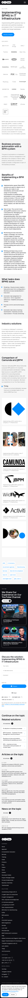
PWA (3, 935)
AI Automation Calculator (8, 851)
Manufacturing (21, 567)
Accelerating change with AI (9, 892)
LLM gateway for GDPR (8, 904)
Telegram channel (6, 971)
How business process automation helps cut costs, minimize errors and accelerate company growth (13, 801)
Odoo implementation (7, 907)
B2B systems (5, 915)
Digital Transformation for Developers (12, 941)
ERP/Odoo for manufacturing (9, 910)
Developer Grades (6, 875)
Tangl (3, 948)
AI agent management (8, 897)
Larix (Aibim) (5, 946)
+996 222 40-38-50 (7, 699)
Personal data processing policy (10, 991)
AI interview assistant (7, 902)
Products (4, 862)
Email (15, 693)
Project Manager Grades (8, 877)
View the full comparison (16, 571)
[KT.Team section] (25, 2)
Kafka (3, 912)
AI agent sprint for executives (10, 894)
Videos (3, 867)
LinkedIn (6, 976)
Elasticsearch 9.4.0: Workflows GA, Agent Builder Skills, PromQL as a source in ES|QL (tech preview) (14, 820)
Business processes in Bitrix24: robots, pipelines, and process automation (13, 765)
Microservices (5, 930)
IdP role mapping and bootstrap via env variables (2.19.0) (13, 828)
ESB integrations (6, 922)
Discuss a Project (8, 34)
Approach (4, 849)
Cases (3, 859)
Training (4, 857)
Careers (4, 872)
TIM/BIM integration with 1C (9, 943)
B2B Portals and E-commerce (9, 933)
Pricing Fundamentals (7, 880)
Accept (5, 994)
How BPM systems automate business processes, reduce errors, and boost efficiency (13, 783)
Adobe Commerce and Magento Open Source (14, 938)
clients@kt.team (7, 578)
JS (2, 917)
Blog (3, 864)
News (3, 870)
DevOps (4, 925)
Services (5, 571)
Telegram (15, 686)
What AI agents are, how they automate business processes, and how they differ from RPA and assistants (13, 792)
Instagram (4, 974)
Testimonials (5, 885)
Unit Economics (6, 951)
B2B (4, 563)
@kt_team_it (17, 578)
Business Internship (7, 882)
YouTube (4, 969)
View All (5, 574)
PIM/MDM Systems (7, 920)
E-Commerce (11, 563)
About (3, 846)
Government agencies (8, 567)
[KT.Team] (6, 2)
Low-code (4, 928)
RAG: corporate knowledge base (10, 899)
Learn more (13, 574)
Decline (13, 994)
